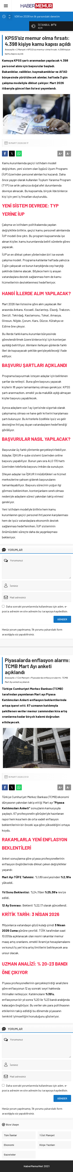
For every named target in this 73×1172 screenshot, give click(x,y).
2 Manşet (21, 49)
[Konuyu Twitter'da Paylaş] (12, 153)
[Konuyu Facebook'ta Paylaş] (5, 153)
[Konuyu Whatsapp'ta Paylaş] (19, 153)
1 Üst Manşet (22, 677)
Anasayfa (9, 49)
